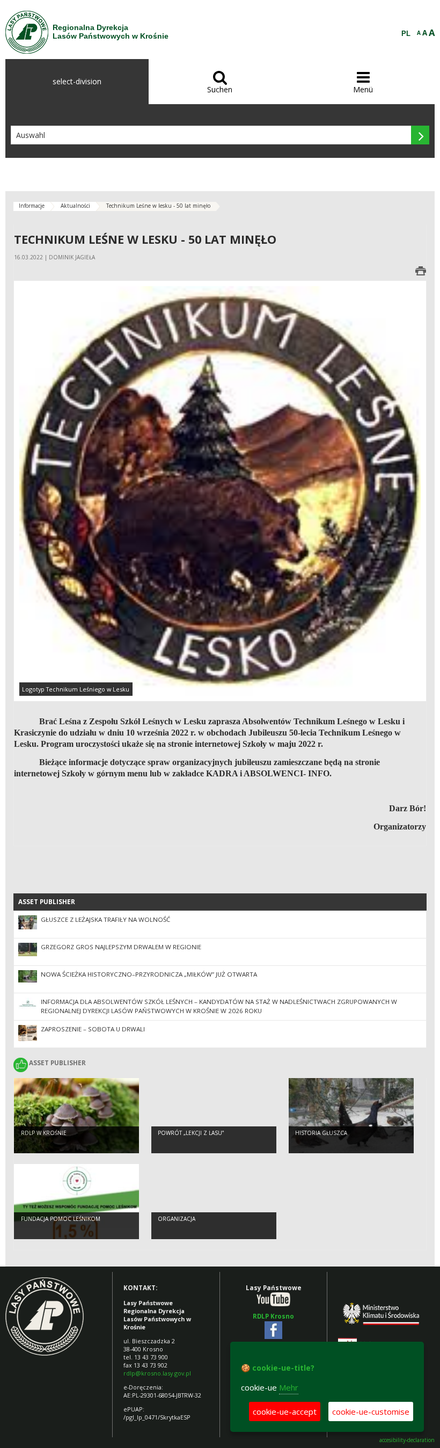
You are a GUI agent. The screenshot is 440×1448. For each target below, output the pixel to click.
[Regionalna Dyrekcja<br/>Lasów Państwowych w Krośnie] (26, 32)
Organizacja (176, 1219)
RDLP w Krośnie (44, 1133)
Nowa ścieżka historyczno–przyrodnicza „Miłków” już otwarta (149, 974)
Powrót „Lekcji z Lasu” (191, 1133)
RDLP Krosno (273, 1316)
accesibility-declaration (407, 1440)
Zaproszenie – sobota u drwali (93, 1029)
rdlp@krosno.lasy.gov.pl (157, 1373)
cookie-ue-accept (285, 1411)
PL (405, 34)
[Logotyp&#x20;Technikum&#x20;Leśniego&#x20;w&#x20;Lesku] (220, 490)
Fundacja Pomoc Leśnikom (60, 1219)
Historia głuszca (321, 1133)
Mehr (288, 1387)
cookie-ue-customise (370, 1411)
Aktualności (75, 205)
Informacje (32, 205)
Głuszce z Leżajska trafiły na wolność (105, 919)
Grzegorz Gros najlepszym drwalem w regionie (121, 947)
